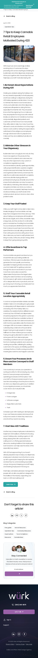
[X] (21, 515)
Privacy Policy (10, 644)
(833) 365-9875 (20, 605)
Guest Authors (9, 534)
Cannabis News (18, 537)
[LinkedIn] (12, 515)
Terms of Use (20, 644)
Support (6, 625)
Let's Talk (18, 612)
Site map (29, 644)
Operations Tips (9, 27)
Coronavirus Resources (24, 531)
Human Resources (20, 528)
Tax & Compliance (21, 534)
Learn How (9, 484)
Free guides (8, 528)
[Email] (17, 515)
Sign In (9, 620)
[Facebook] (26, 515)
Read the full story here (29, 6)
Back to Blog (10, 16)
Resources (8, 537)
